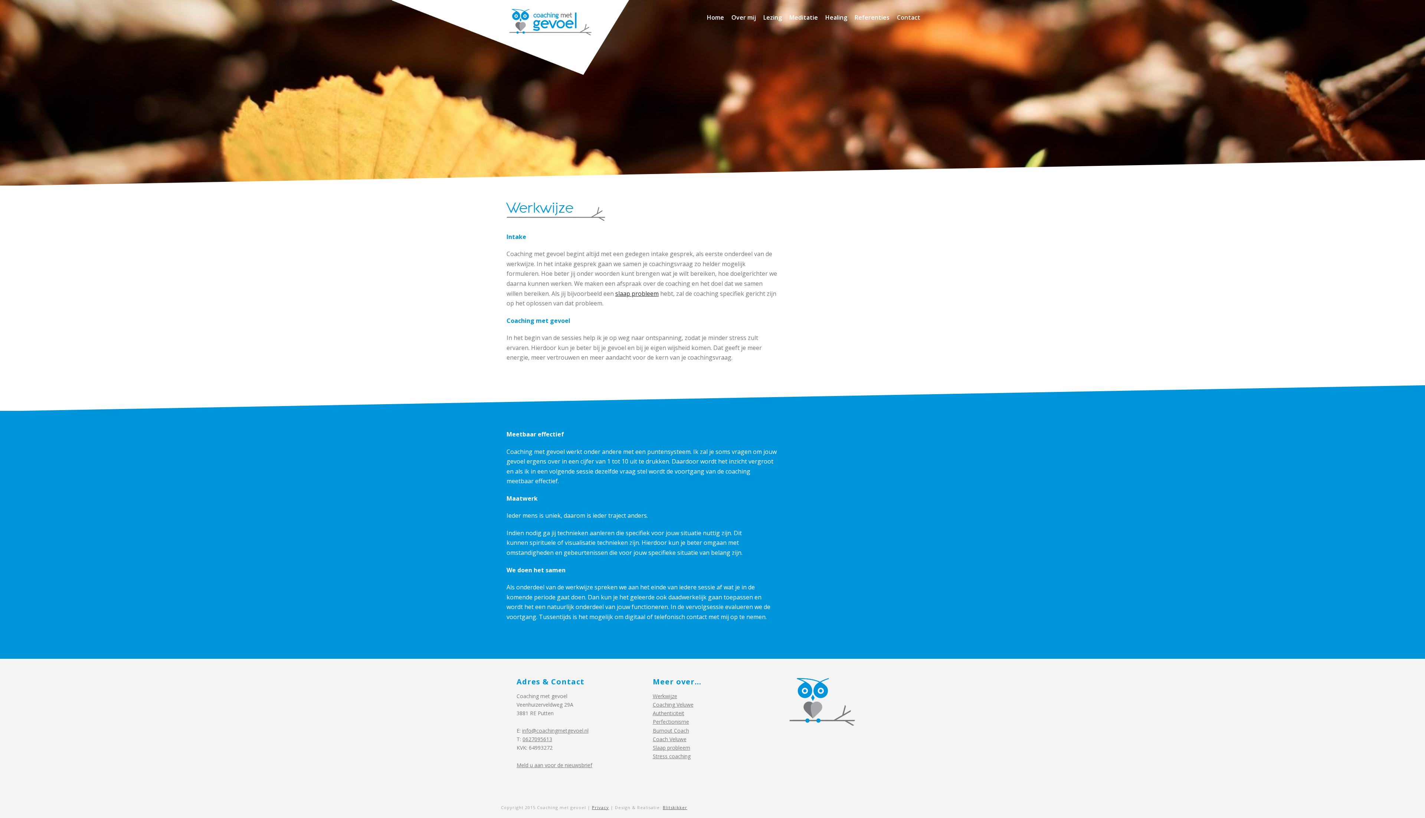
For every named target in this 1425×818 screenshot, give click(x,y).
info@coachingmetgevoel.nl (555, 730)
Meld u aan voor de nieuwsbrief (554, 765)
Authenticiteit (668, 713)
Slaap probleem (671, 747)
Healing (836, 17)
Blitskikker (675, 807)
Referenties (872, 17)
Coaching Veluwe (673, 704)
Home (715, 17)
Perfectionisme (671, 721)
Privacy (600, 807)
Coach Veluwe (670, 739)
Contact (908, 17)
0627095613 (537, 739)
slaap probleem (637, 293)
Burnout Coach (671, 730)
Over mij (743, 17)
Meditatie (803, 17)
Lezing (772, 17)
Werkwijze (665, 696)
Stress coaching (672, 756)
